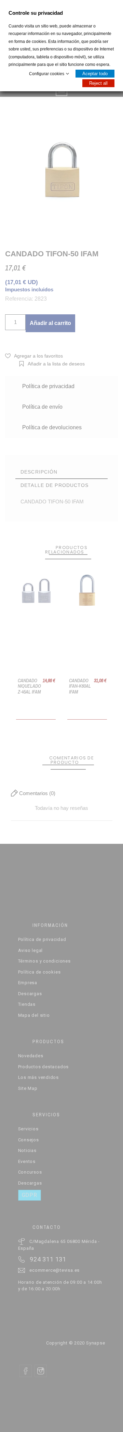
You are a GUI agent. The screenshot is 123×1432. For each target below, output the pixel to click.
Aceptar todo (95, 73)
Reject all (98, 83)
